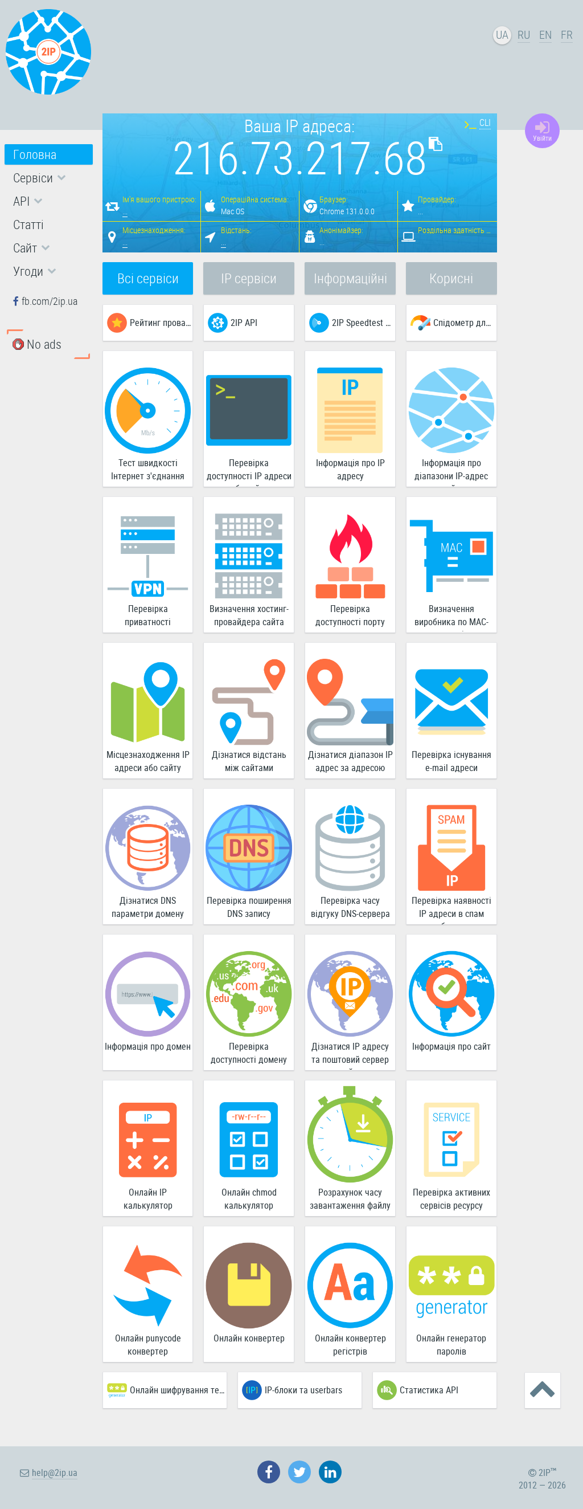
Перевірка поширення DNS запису (249, 907)
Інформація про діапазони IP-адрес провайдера (451, 471)
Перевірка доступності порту (350, 615)
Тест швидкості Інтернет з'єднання (147, 469)
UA (502, 34)
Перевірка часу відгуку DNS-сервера (350, 907)
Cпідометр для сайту (464, 322)
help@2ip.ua (54, 1472)
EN (545, 34)
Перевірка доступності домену (249, 1053)
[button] (49, 178)
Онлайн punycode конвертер (148, 1344)
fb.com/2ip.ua (49, 301)
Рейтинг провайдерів (161, 322)
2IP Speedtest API (363, 322)
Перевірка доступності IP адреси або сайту (249, 471)
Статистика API (429, 1390)
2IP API (244, 322)
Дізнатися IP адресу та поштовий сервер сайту (350, 1055)
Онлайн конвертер (249, 1338)
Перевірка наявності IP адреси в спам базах (451, 909)
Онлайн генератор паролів (451, 1344)
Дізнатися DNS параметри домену (148, 907)
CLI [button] (485, 122)
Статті (28, 224)
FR (567, 34)
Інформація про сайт (451, 1046)
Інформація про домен (148, 1046)
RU (524, 34)
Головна (34, 154)
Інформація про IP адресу (350, 469)
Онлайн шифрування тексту (178, 1390)
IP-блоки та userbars (303, 1390)
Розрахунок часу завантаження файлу (350, 1199)
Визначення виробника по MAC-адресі (451, 617)
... (125, 211)
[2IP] (48, 52)
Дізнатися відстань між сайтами (249, 761)
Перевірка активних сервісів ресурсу (451, 1199)
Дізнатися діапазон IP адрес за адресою (350, 761)
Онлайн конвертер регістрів (350, 1344)
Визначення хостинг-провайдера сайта (249, 615)
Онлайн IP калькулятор (148, 1199)
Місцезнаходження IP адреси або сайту (148, 761)
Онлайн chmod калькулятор (249, 1199)
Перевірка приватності (148, 615)
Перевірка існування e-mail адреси (451, 761)
